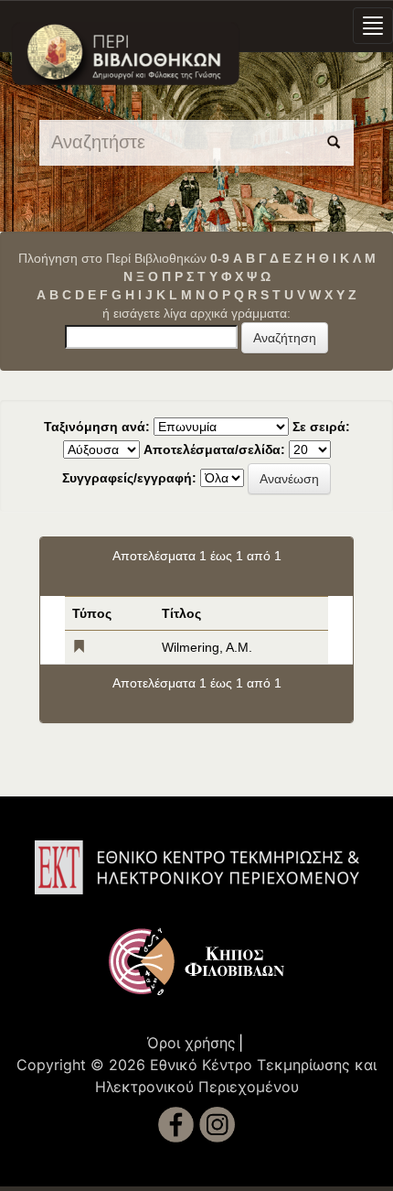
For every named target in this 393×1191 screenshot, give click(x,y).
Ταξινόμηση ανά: (97, 426)
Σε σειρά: (321, 426)
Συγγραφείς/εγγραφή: (129, 478)
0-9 (219, 258)
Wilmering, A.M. (207, 647)
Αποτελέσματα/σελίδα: (214, 449)
